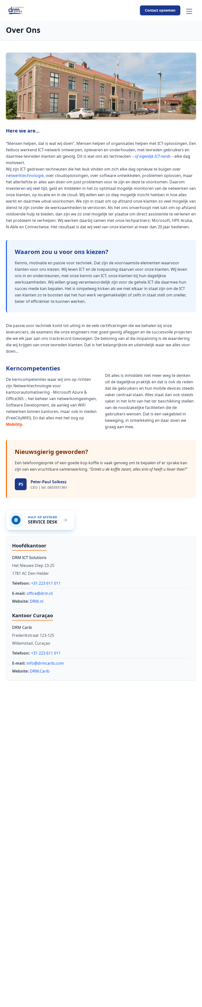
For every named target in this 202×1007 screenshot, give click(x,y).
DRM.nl (36, 601)
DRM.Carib (40, 671)
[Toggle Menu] (189, 11)
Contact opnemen (160, 10)
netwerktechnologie (25, 175)
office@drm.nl (40, 593)
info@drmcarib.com (45, 663)
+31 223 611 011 (46, 583)
